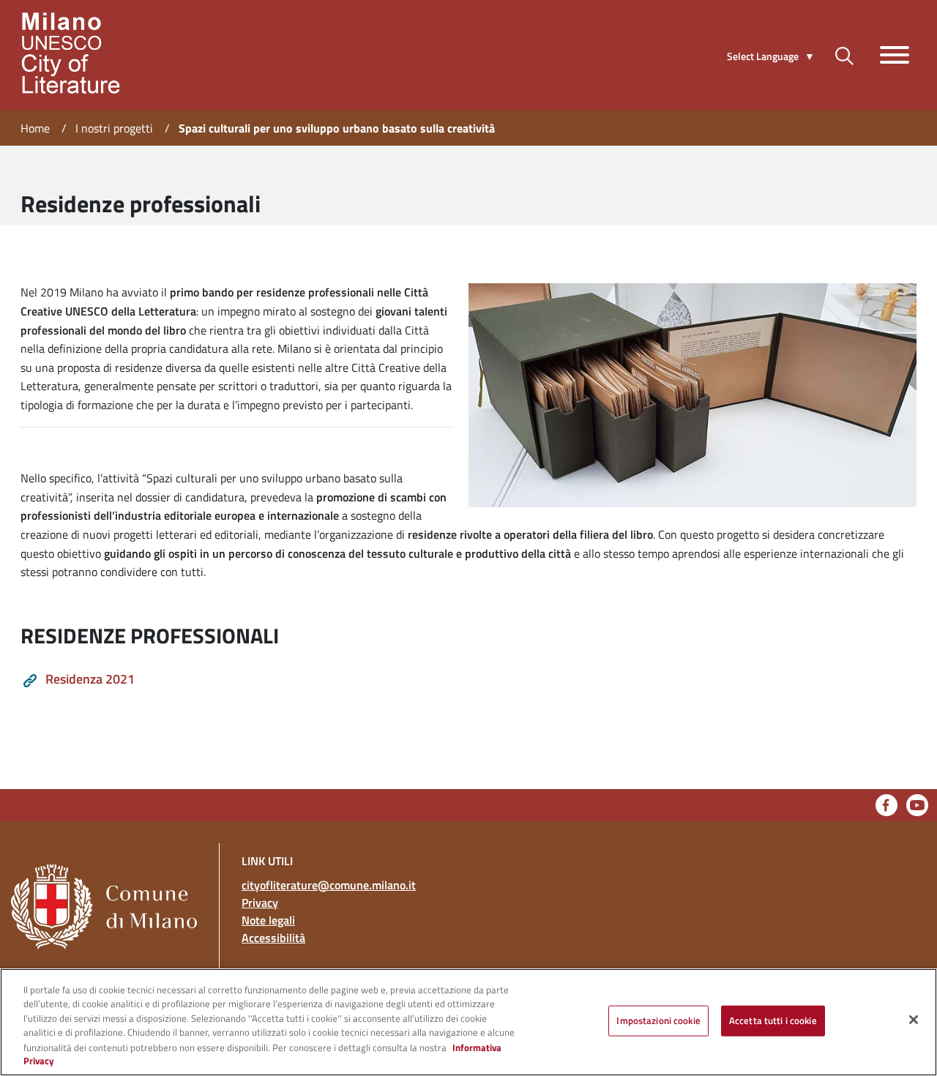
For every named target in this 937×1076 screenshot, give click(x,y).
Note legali (268, 920)
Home (35, 128)
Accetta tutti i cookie (773, 1020)
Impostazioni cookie (658, 1020)
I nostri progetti (114, 128)
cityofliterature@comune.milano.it (329, 885)
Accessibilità (273, 937)
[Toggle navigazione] (895, 55)
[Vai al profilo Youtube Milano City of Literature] (917, 803)
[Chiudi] (913, 1020)
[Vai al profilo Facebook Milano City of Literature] (886, 803)
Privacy (260, 902)
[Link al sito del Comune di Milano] (109, 884)
